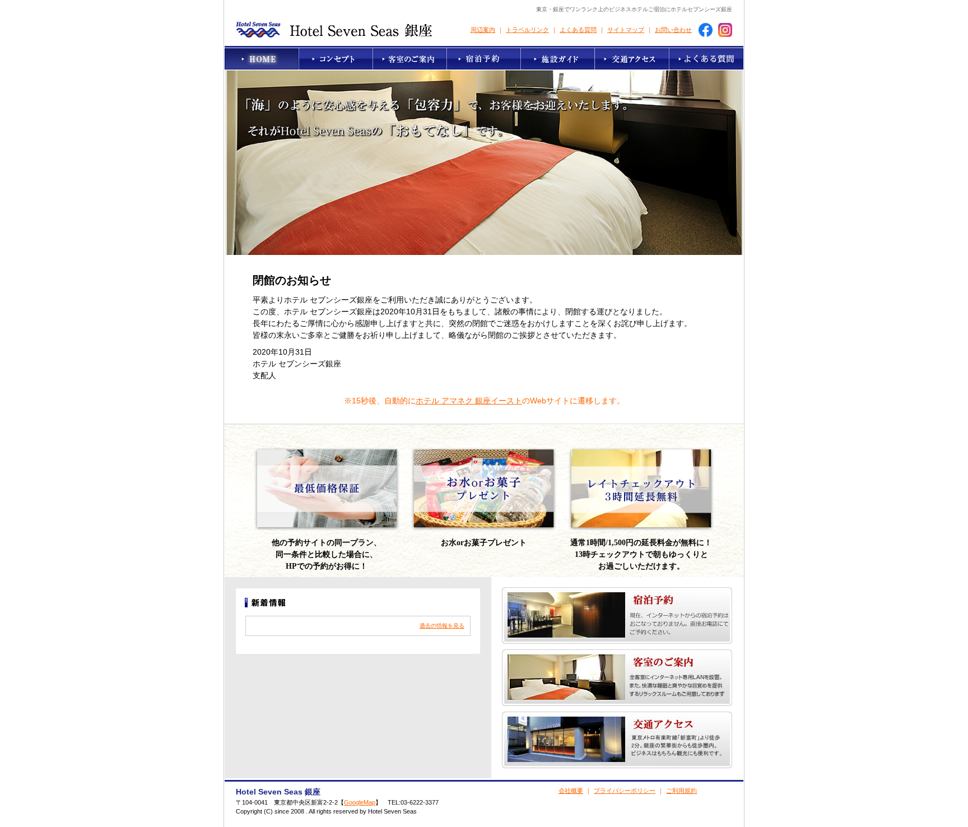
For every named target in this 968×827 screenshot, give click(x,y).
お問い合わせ (673, 29)
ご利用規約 (681, 790)
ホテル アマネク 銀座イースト (469, 400)
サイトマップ (625, 29)
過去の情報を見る (442, 625)
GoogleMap (359, 802)
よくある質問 (578, 29)
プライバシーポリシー (624, 790)
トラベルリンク (527, 29)
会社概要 (571, 790)
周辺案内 (483, 29)
